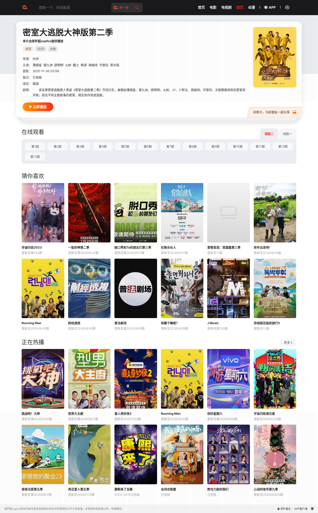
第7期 (170, 146)
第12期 (282, 146)
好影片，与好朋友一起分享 (271, 112)
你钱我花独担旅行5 (267, 323)
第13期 (35, 156)
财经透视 (74, 323)
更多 (287, 342)
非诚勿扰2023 (32, 247)
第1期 (35, 146)
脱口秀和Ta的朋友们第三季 (132, 247)
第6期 (148, 146)
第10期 (238, 146)
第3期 (80, 146)
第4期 (103, 146)
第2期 (57, 146)
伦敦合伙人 (168, 247)
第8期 (193, 146)
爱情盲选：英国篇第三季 (224, 247)
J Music (213, 323)
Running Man (31, 323)
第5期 (125, 146)
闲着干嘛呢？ (170, 323)
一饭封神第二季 (78, 247)
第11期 (260, 146)
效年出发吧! (262, 247)
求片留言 (285, 508)
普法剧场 (120, 323)
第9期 (215, 146)
